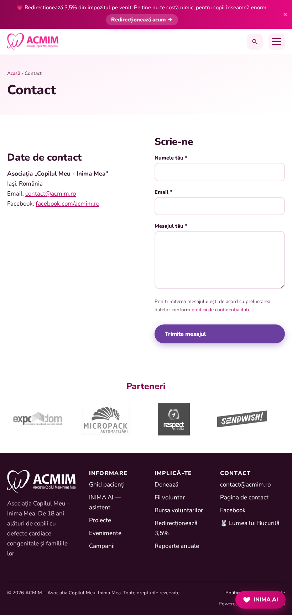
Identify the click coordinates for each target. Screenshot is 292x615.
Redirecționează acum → (142, 19)
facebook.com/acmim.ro (67, 204)
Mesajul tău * (171, 226)
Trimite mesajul (185, 334)
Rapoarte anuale (177, 546)
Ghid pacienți (107, 484)
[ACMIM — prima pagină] (32, 41)
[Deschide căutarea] (255, 42)
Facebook (233, 510)
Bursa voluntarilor (179, 510)
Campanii (102, 546)
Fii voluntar (170, 497)
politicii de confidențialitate (221, 309)
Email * (163, 192)
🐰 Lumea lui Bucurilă (250, 523)
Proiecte (100, 520)
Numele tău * (171, 157)
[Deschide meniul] (276, 42)
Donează (166, 484)
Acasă (13, 73)
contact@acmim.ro (50, 194)
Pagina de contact (244, 497)
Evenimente (105, 533)
